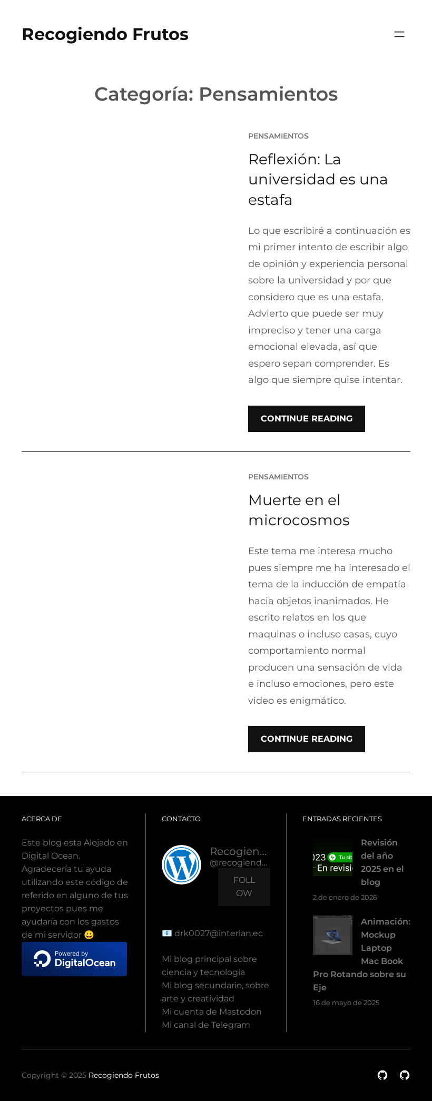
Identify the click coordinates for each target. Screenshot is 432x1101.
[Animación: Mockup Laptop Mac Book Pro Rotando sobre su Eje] (332, 937)
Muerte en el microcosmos (299, 510)
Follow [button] (244, 886)
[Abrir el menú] (399, 34)
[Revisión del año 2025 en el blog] (332, 858)
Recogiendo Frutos (105, 34)
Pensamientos (278, 136)
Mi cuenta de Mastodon (212, 1012)
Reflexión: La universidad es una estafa (318, 179)
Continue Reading (306, 419)
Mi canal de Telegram (206, 1025)
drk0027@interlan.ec (217, 933)
